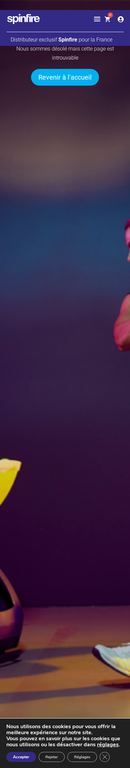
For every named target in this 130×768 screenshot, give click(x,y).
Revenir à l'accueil (65, 77)
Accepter (21, 757)
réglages (108, 745)
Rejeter (51, 757)
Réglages (82, 757)
